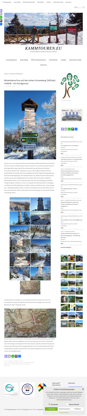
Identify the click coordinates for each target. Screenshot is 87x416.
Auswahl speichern (64, 409)
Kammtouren (10, 361)
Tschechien (21, 361)
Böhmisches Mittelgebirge (29, 362)
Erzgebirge (14, 364)
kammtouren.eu (7, 365)
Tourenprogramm (7, 2)
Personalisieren (64, 412)
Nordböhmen (16, 361)
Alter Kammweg (13, 362)
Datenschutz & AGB (58, 2)
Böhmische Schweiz (20, 362)
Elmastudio (41, 409)
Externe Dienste (74, 404)
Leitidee (49, 2)
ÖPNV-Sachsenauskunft (29, 2)
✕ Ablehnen (77, 409)
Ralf (14, 86)
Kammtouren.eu (43, 48)
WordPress (26, 409)
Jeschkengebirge (27, 364)
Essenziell (54, 404)
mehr (62, 153)
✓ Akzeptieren (51, 409)
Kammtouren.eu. (12, 409)
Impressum (68, 2)
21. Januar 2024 (7, 86)
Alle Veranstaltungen (66, 247)
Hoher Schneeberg (20, 364)
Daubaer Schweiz (7, 364)
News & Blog (17, 2)
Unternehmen (40, 2)
